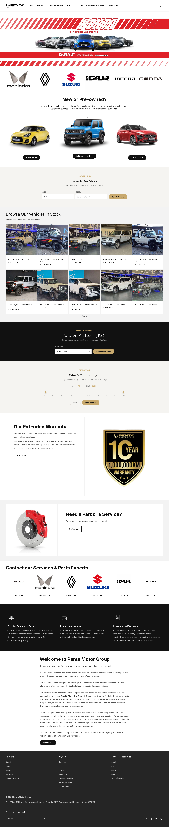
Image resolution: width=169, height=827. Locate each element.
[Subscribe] (44, 818)
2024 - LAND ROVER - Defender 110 (116, 259)
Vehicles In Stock (83, 156)
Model (78, 192)
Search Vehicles (118, 197)
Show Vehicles (90, 402)
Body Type (59, 346)
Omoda (17, 595)
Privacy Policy (64, 786)
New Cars (30, 158)
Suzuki (96, 595)
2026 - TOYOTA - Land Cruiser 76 (52, 305)
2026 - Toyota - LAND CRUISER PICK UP (21, 306)
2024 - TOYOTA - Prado (80, 259)
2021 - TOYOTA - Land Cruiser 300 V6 (84, 306)
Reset (75, 402)
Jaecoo (149, 595)
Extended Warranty (24, 456)
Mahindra (43, 595)
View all (84, 316)
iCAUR (122, 595)
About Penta (48, 742)
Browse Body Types (103, 351)
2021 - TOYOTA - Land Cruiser (19, 259)
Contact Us (73, 529)
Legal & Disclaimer (65, 782)
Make (44, 192)
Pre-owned (136, 158)
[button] (41, 5)
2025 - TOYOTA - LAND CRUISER (146, 305)
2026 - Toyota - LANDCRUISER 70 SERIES (52, 260)
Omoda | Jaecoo (12, 778)
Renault (69, 595)
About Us (62, 770)
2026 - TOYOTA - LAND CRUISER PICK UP (146, 260)
